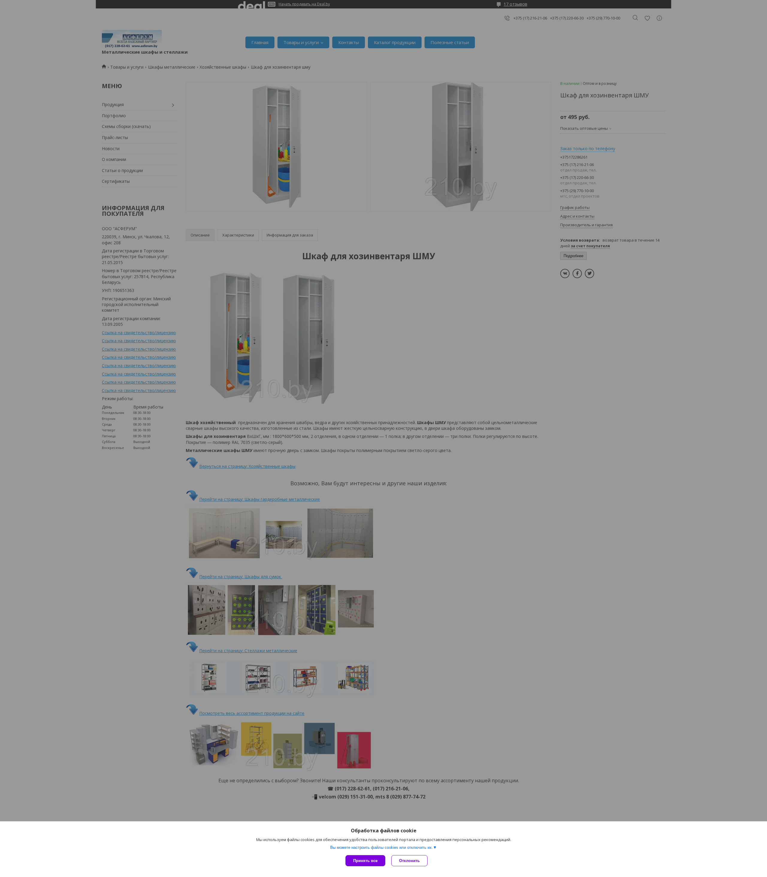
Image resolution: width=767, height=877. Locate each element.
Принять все (365, 860)
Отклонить (409, 860)
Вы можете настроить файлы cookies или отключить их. (381, 847)
